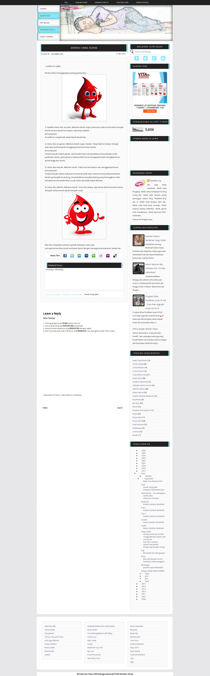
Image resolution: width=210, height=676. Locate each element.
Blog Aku (133, 630)
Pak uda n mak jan (150, 542)
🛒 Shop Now (150, 111)
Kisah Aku (134, 633)
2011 (144, 594)
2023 (144, 458)
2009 (144, 599)
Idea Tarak (46, 36)
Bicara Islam (92, 630)
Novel (135, 407)
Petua (135, 414)
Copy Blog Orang (140, 374)
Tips (132, 658)
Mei (146, 578)
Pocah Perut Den (94, 654)
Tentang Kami (122, 2)
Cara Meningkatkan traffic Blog (99, 633)
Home (43, 9)
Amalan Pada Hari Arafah (153, 534)
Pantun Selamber (137, 644)
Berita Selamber (136, 626)
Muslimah (136, 399)
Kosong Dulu (47, 29)
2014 (144, 586)
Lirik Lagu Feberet (52, 640)
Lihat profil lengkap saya (142, 219)
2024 (144, 455)
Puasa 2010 (137, 421)
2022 (144, 460)
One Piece (134, 640)
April (147, 581)
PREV (45, 408)
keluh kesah (49, 651)
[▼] (137, 474)
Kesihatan (66, 294)
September (149, 478)
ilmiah (135, 435)
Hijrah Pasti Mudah (150, 544)
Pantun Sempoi (51, 644)
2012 (144, 591)
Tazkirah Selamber (137, 654)
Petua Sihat (137, 417)
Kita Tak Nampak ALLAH (153, 559)
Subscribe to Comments (71, 395)
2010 (144, 596)
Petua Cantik (50, 647)
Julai (146, 576)
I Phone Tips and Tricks (54, 637)
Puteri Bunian (138, 424)
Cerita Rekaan (138, 367)
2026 (144, 450)
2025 (144, 453)
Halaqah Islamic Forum (142, 385)
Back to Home (52, 294)
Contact (45, 16)
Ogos (147, 573)
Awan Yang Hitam (140, 360)
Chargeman (49, 633)
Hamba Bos (148, 496)
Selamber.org (155, 180)
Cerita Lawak (138, 364)
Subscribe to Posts (51, 395)
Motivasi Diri (135, 637)
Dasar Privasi (142, 2)
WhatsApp (76, 294)
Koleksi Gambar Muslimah (143, 396)
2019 (144, 468)
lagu (132, 662)
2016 (143, 473)
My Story (136, 403)
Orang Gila (147, 539)
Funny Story (137, 378)
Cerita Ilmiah (50, 630)
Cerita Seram (138, 371)
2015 (144, 584)
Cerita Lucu (91, 637)
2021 (144, 463)
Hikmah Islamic (139, 389)
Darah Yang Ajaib (84, 47)
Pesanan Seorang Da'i (141, 410)
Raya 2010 (134, 647)
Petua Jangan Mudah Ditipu (145, 328)
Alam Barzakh (50, 626)
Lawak (89, 644)
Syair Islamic (135, 651)
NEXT (120, 408)
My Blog (44, 23)
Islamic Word (138, 392)
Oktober (148, 476)
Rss (66, 2)
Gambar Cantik (101, 2)
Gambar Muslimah (140, 382)
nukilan (47, 654)
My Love (90, 651)
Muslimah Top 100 (94, 647)
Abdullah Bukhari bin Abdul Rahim (101, 626)
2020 (144, 466)
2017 (144, 471)
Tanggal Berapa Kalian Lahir (154, 537)
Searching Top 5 (93, 658)
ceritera (136, 431)
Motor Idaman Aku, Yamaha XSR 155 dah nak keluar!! (155, 268)
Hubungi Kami (81, 2)
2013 (144, 589)
